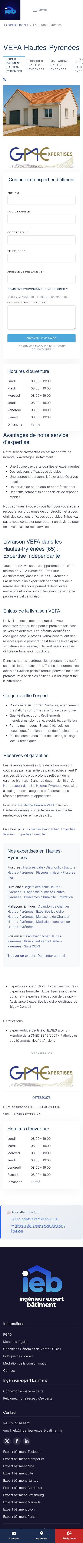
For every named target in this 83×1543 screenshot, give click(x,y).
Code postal (17, 232)
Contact (9, 1371)
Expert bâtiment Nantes (20, 1480)
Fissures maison (48, 872)
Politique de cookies (18, 1356)
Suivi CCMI (32, 946)
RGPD (7, 1334)
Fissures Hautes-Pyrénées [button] (36, 65)
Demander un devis (51, 956)
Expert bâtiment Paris (19, 1517)
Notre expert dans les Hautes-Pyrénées (32, 786)
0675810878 (41, 1098)
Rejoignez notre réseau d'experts (27, 1398)
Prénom (13, 193)
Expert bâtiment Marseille (22, 1502)
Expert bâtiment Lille (18, 1473)
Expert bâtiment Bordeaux (22, 1488)
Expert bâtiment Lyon (19, 1509)
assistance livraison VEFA (36, 805)
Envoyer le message (41, 338)
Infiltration (66, 897)
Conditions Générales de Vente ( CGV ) (32, 1349)
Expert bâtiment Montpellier (23, 1459)
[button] (40, 10)
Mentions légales (15, 1342)
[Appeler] (41, 79)
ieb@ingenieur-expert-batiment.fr (37, 1430)
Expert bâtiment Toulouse (22, 1452)
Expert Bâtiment (15, 25)
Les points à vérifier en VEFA (36, 1219)
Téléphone (16, 251)
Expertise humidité (31, 834)
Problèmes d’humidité (40, 897)
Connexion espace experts (23, 1391)
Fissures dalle (33, 867)
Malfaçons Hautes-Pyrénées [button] (59, 65)
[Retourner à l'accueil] (10, 10)
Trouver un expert (21, 956)
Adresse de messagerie (25, 271)
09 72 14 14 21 (19, 1423)
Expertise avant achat (43, 829)
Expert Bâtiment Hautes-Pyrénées (14, 65)
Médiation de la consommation (25, 1363)
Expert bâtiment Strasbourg (23, 1495)
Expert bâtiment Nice (18, 1466)
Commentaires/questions (27, 302)
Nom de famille (19, 211)
